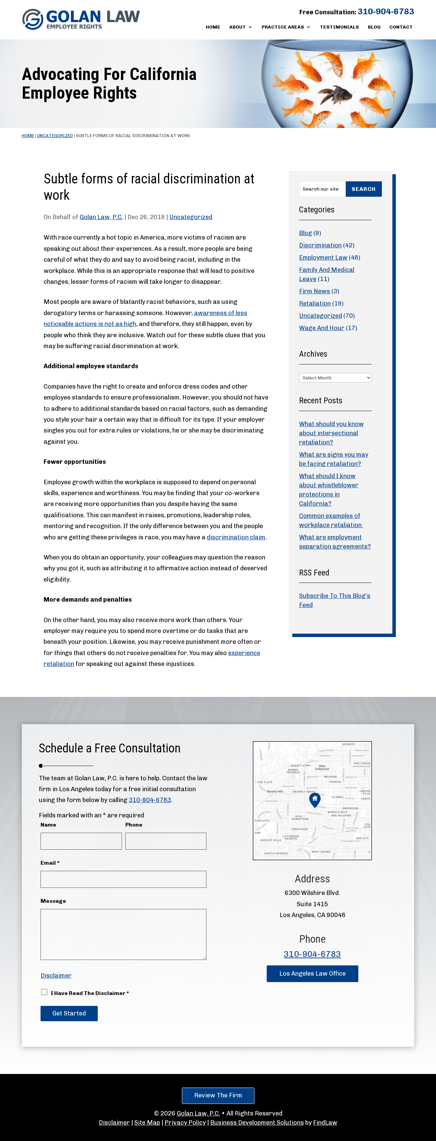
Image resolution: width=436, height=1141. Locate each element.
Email (50, 863)
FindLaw (325, 1122)
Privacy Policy (185, 1122)
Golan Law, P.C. (101, 217)
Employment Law (323, 257)
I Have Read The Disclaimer (90, 993)
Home (213, 27)
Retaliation (315, 303)
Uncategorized (190, 217)
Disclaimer (56, 975)
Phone (133, 824)
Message (53, 901)
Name (48, 824)
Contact (401, 27)
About (237, 27)
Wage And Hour (321, 328)
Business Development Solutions (257, 1122)
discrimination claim (236, 537)
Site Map (147, 1122)
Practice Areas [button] (283, 27)
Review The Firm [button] (218, 1095)
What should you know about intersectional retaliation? (331, 433)
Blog (374, 27)
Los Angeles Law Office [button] (312, 973)
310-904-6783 (386, 11)
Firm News (314, 291)
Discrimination (320, 245)
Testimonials (339, 27)
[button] (429, 1091)
